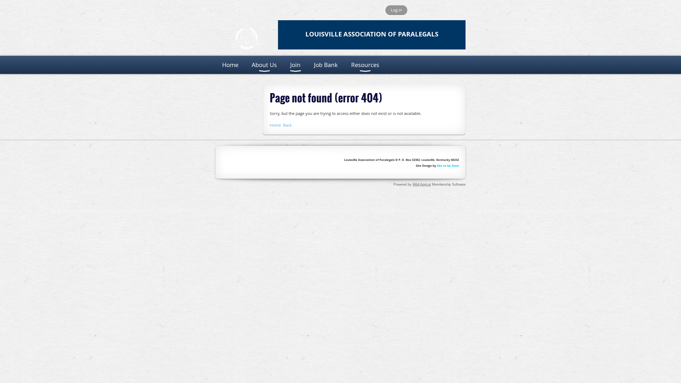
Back (287, 125)
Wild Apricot (422, 184)
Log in (396, 10)
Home (275, 125)
